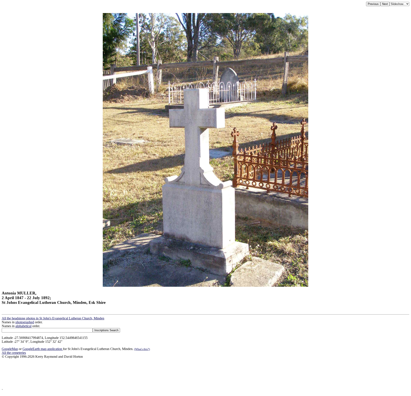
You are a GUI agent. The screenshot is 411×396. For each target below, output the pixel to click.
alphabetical (23, 326)
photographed (24, 322)
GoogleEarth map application (42, 349)
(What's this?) (142, 349)
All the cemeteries (14, 353)
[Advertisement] (130, 374)
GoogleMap (10, 349)
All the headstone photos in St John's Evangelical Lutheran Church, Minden (53, 318)
